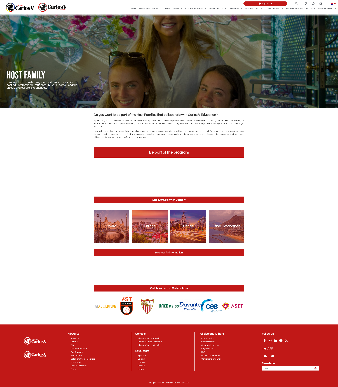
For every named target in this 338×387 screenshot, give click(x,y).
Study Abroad (216, 9)
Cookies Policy (208, 342)
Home (134, 9)
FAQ (203, 352)
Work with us (76, 355)
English (141, 359)
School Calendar (78, 366)
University (234, 9)
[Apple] (272, 356)
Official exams (325, 9)
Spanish (142, 355)
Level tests (142, 350)
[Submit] (315, 368)
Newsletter (269, 363)
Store (73, 369)
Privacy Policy (207, 338)
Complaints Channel (210, 359)
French (141, 366)
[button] (296, 3)
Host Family (76, 362)
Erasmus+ (250, 9)
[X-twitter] (286, 340)
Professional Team (79, 349)
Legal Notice (207, 349)
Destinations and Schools (299, 9)
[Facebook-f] (264, 340)
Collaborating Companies (83, 359)
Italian (141, 369)
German (142, 362)
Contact (74, 342)
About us (75, 338)
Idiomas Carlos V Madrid (149, 345)
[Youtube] (280, 340)
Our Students (77, 352)
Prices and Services (210, 355)
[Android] (265, 356)
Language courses (170, 9)
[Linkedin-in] (275, 340)
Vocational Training (270, 9)
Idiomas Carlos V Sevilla (149, 338)
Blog (73, 345)
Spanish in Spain (147, 9)
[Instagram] (270, 340)
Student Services (194, 9)
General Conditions (210, 345)
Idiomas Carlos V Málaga (150, 342)
